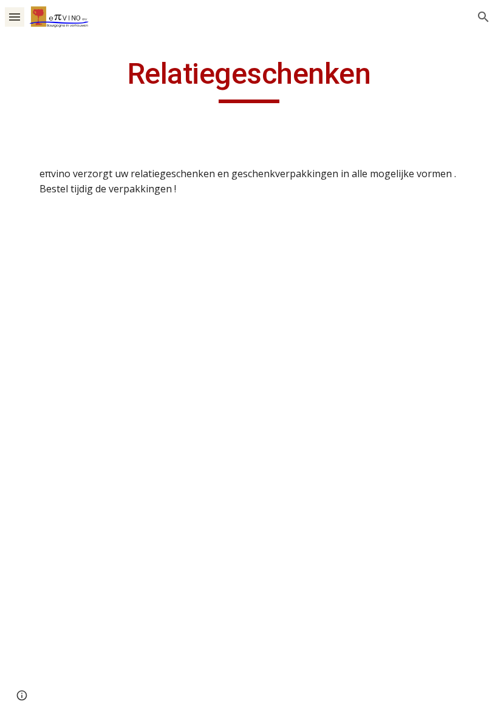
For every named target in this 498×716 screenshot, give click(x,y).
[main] (249, 79)
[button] (14, 16)
